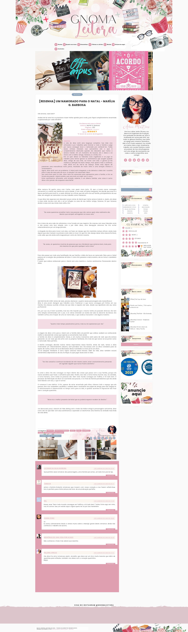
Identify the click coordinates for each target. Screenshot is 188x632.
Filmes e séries (97, 44)
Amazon (96, 129)
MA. (45, 501)
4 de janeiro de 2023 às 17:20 (104, 501)
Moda (109, 44)
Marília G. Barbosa (62, 430)
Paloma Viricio (50, 552)
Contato (60, 49)
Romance (86, 430)
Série (145, 213)
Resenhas (84, 44)
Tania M (47, 483)
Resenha (130, 213)
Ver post (67, 73)
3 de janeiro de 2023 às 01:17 (104, 483)
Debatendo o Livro (130, 207)
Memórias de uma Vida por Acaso (58, 537)
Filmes (146, 209)
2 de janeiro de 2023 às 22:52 (104, 468)
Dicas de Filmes (130, 209)
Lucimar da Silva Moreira (55, 468)
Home (59, 44)
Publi (78, 430)
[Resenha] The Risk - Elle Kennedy (141, 313)
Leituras (129, 211)
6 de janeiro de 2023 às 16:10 (104, 537)
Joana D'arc (49, 518)
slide (40, 432)
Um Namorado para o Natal (54, 432)
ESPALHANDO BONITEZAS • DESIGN (62, 629)
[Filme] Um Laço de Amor (138, 299)
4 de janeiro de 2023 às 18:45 (104, 518)
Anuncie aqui (120, 44)
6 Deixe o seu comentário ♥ (50, 436)
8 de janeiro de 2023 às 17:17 (104, 552)
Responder (110, 475)
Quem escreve (71, 44)
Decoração (146, 207)
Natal (73, 430)
